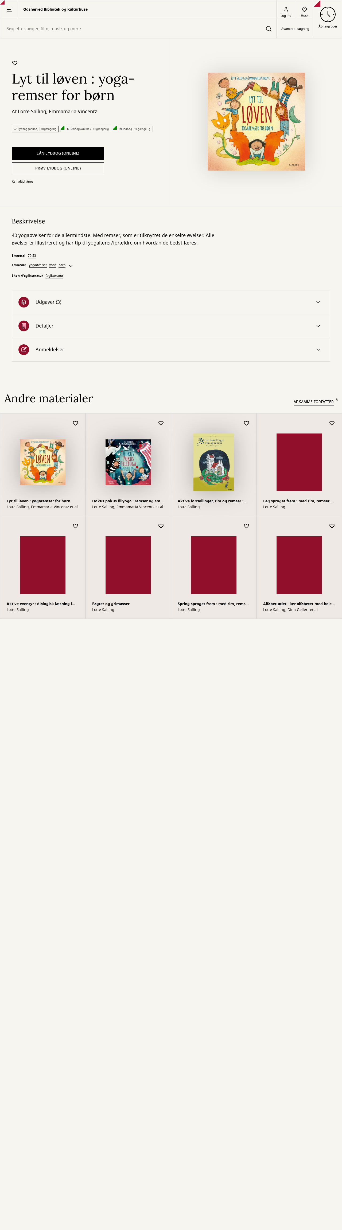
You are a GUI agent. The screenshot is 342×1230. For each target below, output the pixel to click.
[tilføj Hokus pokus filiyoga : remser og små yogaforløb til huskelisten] (161, 423)
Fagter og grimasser (111, 604)
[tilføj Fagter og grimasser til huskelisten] (161, 526)
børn (62, 265)
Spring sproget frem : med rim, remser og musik (213, 604)
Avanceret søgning (295, 28)
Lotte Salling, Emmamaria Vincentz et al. (43, 507)
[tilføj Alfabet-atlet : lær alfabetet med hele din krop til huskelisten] (332, 526)
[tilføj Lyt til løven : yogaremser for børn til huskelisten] (15, 63)
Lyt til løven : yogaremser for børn (38, 501)
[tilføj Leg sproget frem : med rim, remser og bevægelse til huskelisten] (332, 423)
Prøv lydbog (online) (58, 168)
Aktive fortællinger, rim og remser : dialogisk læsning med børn (213, 501)
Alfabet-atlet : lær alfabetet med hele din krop (297, 604)
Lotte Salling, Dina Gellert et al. (291, 610)
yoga (52, 265)
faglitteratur (54, 275)
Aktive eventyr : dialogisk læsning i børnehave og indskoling (39, 604)
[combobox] (138, 28)
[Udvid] (71, 266)
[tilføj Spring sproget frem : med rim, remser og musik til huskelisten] (246, 526)
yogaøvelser (38, 265)
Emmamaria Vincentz (73, 111)
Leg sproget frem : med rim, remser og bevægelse (299, 501)
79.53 (32, 255)
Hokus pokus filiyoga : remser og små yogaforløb (127, 501)
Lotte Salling (32, 111)
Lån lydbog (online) (58, 153)
